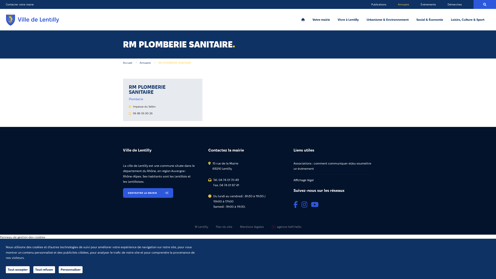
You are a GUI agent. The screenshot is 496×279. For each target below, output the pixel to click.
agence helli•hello (289, 226)
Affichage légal (304, 180)
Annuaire (403, 4)
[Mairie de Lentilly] (32, 20)
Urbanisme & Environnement (388, 19)
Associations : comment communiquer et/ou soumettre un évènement (332, 166)
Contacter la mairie (142, 193)
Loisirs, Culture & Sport (467, 19)
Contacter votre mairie (20, 4)
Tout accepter (18, 269)
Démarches (455, 4)
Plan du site (224, 226)
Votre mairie (321, 19)
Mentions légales (252, 226)
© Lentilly (201, 226)
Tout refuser (44, 269)
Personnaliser (71, 269)
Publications (378, 4)
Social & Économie (429, 19)
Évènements (428, 4)
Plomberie (136, 99)
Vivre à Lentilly (348, 19)
